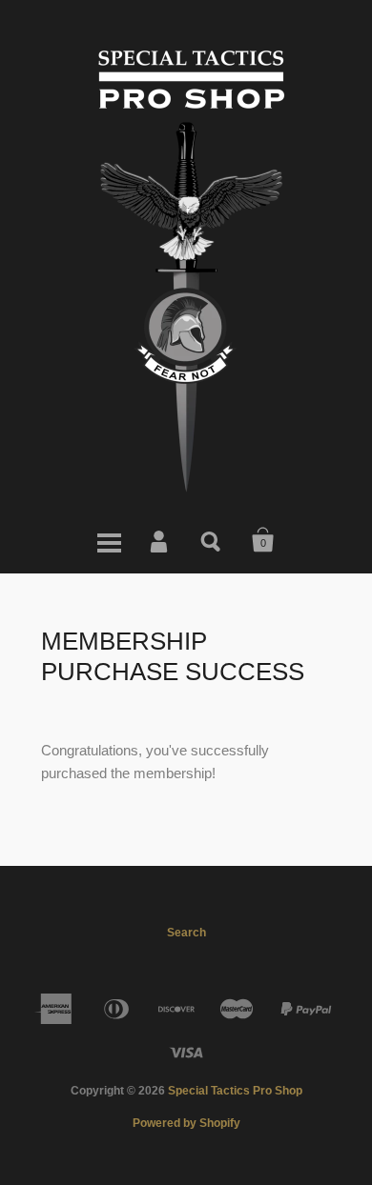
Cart (263, 540)
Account (160, 540)
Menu (109, 540)
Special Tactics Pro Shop (235, 1090)
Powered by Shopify (186, 1123)
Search (212, 540)
